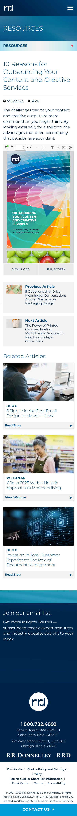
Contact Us (36, 809)
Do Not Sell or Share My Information (37, 778)
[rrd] (8, 8)
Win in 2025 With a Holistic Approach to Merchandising (34, 485)
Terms (38, 783)
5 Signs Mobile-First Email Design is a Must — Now (32, 413)
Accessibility (56, 783)
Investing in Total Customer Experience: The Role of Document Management (33, 560)
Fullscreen (56, 269)
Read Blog (39, 425)
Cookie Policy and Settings (46, 769)
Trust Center (21, 783)
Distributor (15, 769)
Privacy (36, 774)
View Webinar (39, 497)
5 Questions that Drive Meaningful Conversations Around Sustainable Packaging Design (46, 294)
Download (21, 269)
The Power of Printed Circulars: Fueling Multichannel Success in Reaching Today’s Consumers (44, 330)
